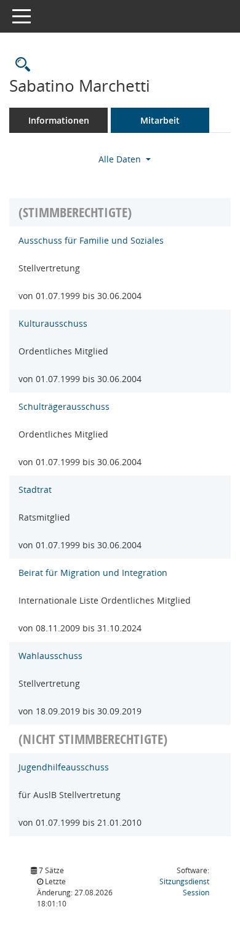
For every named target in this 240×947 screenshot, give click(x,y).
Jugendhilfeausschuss (63, 767)
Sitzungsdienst (184, 887)
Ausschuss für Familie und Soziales (91, 240)
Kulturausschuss (52, 323)
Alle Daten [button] (120, 159)
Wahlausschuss (50, 655)
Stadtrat (35, 489)
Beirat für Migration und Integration (92, 572)
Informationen (58, 120)
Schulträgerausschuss (64, 406)
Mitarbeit (160, 120)
